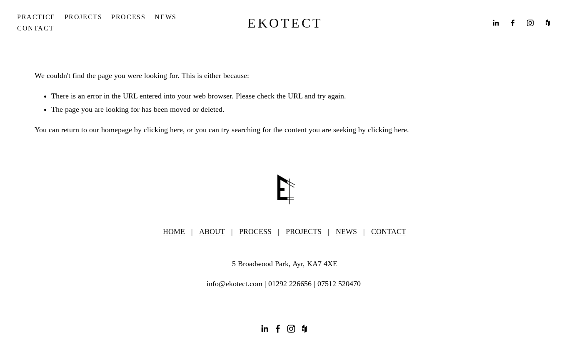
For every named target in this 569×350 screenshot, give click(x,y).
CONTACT (35, 28)
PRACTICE (36, 16)
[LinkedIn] (496, 23)
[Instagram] (530, 23)
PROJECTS (83, 16)
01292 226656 (290, 283)
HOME (174, 231)
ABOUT (212, 231)
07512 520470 (339, 283)
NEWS (165, 16)
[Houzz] (548, 23)
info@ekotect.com (234, 283)
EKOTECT (285, 22)
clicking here (163, 130)
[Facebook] (513, 23)
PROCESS (128, 16)
